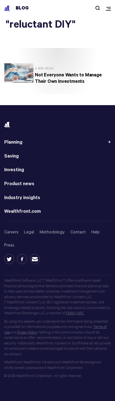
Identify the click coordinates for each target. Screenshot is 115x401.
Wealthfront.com (22, 211)
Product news (19, 184)
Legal (29, 232)
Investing (14, 170)
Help (95, 232)
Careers (11, 232)
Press (9, 245)
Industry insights (22, 197)
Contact (78, 232)
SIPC (80, 313)
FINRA (71, 313)
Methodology (52, 232)
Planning (13, 142)
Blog (22, 8)
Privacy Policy (27, 332)
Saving (11, 156)
